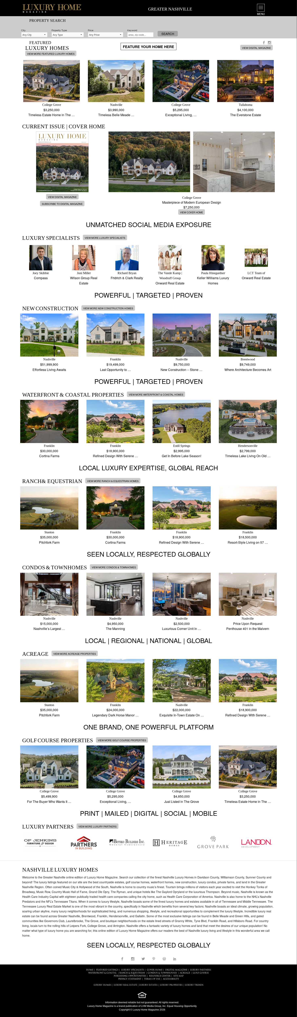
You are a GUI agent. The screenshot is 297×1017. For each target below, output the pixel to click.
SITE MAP (178, 976)
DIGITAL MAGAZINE (176, 970)
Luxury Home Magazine (100, 1006)
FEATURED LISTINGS (107, 970)
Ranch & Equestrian (132, 973)
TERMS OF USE (152, 979)
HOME (89, 970)
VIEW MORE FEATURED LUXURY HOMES (51, 53)
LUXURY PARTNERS (200, 970)
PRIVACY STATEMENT (129, 979)
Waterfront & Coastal (102, 973)
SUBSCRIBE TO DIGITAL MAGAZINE (62, 203)
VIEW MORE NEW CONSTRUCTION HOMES (108, 308)
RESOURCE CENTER (160, 976)
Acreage (185, 973)
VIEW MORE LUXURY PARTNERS (97, 826)
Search (167, 34)
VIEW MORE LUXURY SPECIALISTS (105, 237)
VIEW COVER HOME (191, 212)
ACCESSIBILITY (171, 979)
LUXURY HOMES (103, 985)
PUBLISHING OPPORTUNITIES (130, 976)
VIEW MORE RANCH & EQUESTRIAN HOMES (113, 481)
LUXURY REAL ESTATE (125, 985)
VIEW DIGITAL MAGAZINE (256, 47)
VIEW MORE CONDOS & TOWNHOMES (114, 567)
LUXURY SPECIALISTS (132, 970)
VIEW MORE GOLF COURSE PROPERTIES (122, 740)
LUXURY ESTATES (148, 985)
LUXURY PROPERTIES (171, 985)
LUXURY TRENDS (194, 985)
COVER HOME (154, 970)
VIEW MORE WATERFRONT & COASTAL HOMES (156, 394)
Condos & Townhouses (162, 973)
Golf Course (201, 973)
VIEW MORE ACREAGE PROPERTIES (74, 653)
